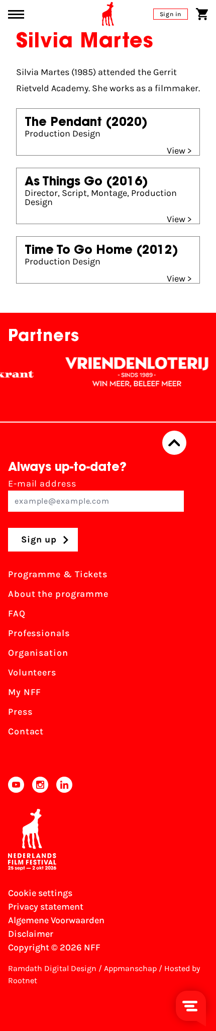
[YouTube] (16, 785)
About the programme (58, 593)
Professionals (39, 633)
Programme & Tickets (57, 574)
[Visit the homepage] (108, 14)
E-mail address (42, 483)
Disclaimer (30, 933)
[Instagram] (40, 785)
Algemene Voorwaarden (56, 920)
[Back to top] (174, 443)
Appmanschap (130, 968)
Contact (26, 731)
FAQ (17, 613)
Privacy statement (45, 906)
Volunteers (32, 672)
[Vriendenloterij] (132, 372)
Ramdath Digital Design (52, 968)
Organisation (38, 652)
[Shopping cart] (202, 14)
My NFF (24, 692)
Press (20, 711)
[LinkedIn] (64, 785)
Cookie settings (40, 893)
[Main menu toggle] (16, 14)
